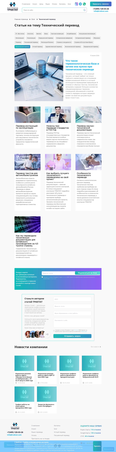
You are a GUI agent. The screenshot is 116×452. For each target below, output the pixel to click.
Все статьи (21, 33)
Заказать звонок (101, 4)
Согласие (64, 277)
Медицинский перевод (46, 38)
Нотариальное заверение (64, 38)
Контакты (57, 426)
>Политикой (53, 278)
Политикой (84, 331)
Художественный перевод (54, 46)
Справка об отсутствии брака (83, 42)
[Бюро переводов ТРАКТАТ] (13, 6)
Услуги (33, 429)
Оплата (33, 435)
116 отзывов (96, 430)
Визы (46, 33)
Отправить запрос (72, 336)
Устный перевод (37, 46)
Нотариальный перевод (82, 38)
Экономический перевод (72, 46)
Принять (97, 446)
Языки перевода (37, 432)
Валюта (39, 33)
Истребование (71, 33)
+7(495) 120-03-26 (101, 9)
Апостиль (30, 33)
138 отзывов (96, 433)
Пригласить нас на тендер (40, 439)
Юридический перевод (91, 46)
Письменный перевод (31, 42)
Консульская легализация (87, 33)
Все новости (95, 347)
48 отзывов (89, 436)
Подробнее (70, 450)
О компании (35, 426)
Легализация (20, 38)
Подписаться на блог (87, 273)
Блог (33, 19)
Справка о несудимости (64, 42)
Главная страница (21, 19)
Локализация (31, 38)
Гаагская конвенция (57, 33)
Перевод (18, 42)
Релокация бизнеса (47, 42)
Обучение (97, 38)
